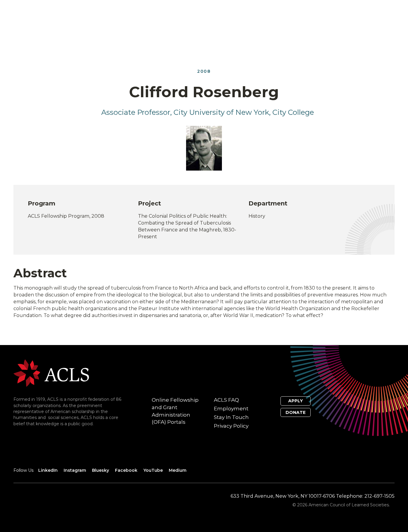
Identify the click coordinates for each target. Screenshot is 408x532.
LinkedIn (48, 470)
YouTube (153, 470)
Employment (231, 409)
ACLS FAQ (226, 400)
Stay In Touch (231, 417)
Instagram (75, 470)
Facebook (126, 470)
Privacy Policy (231, 426)
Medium (177, 470)
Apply (295, 400)
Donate (296, 412)
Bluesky (100, 470)
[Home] (51, 373)
